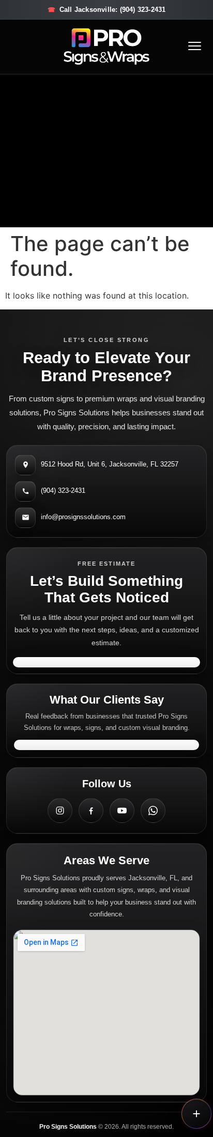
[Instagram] (60, 810)
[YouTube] (122, 810)
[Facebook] (91, 810)
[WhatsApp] (153, 810)
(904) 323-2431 (63, 490)
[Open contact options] (196, 1114)
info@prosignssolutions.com (83, 517)
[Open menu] (194, 46)
